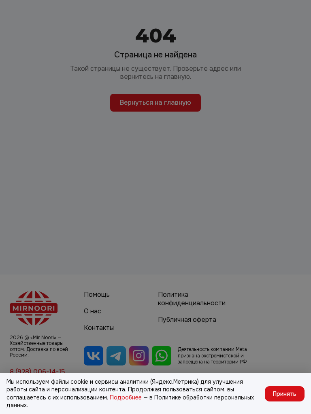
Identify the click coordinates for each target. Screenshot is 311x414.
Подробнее (126, 397)
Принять (284, 393)
